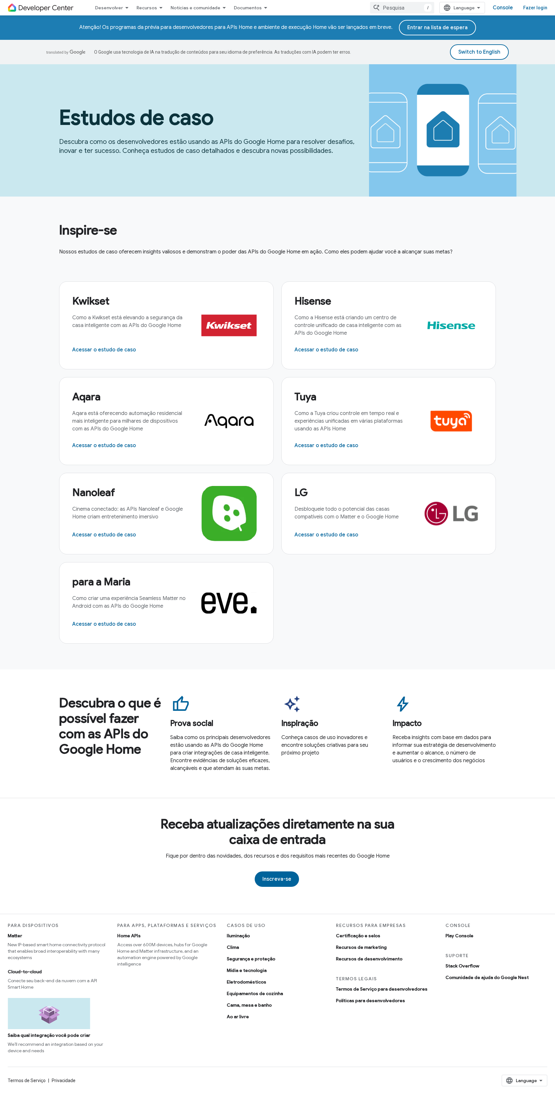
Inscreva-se (276, 879)
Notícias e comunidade (195, 8)
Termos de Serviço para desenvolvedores (381, 989)
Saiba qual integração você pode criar (49, 1035)
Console (503, 7)
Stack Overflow (462, 966)
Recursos (147, 8)
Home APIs (129, 936)
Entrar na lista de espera (437, 27)
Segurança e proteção (251, 959)
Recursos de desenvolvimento (369, 959)
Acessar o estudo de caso (104, 350)
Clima (233, 947)
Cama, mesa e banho (249, 1005)
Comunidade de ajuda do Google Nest (487, 977)
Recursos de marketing (361, 947)
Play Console (459, 936)
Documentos (248, 8)
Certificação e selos (358, 936)
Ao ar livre (238, 1016)
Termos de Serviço (27, 1080)
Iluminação (238, 936)
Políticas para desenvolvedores (370, 1000)
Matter (15, 936)
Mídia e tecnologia (247, 970)
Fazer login (535, 7)
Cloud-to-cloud (25, 972)
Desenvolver (109, 8)
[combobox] (402, 7)
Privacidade (63, 1080)
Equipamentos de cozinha (255, 993)
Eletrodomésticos (246, 982)
